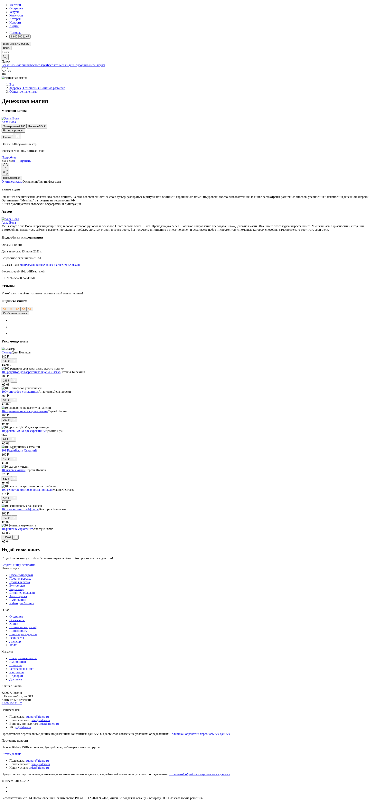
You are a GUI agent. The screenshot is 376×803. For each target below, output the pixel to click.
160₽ (6, 459)
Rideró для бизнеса (21, 603)
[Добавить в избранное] (5, 166)
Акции (14, 26)
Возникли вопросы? (22, 627)
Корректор (16, 589)
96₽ (5, 439)
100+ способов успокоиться (20, 391)
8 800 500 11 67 (12, 703)
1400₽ (7, 537)
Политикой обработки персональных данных (199, 734)
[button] (188, 56)
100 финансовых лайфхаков (20, 509)
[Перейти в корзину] (9, 70)
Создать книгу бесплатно (18, 564)
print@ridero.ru (40, 720)
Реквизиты (16, 637)
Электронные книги (23, 658)
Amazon (74, 264)
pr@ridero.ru (23, 727)
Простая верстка (20, 578)
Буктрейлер (17, 585)
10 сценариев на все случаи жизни (25, 411)
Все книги (8, 65)
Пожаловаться (11, 177)
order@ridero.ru (49, 723)
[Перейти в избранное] (4, 70)
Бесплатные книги (21, 668)
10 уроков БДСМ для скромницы (24, 430)
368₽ (6, 400)
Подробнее (9, 157)
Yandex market (53, 264)
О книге (7, 181)
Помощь (15, 32)
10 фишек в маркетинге (17, 529)
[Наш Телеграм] (11, 791)
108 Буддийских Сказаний (19, 450)
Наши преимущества (23, 634)
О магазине (17, 620)
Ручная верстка (19, 582)
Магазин (15, 4)
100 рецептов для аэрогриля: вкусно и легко (31, 372)
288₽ (6, 380)
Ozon (65, 264)
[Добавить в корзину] (17, 136)
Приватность (18, 630)
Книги (13, 623)
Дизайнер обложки (22, 592)
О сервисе (16, 8)
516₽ (6, 498)
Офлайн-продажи (21, 575)
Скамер (7, 352)
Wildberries (37, 264)
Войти (6, 47)
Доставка (15, 679)
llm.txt (13, 644)
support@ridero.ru (37, 716)
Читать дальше (11, 754)
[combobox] (188, 52)
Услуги (14, 12)
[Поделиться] (5, 172)
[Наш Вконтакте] (11, 787)
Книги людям (96, 65)
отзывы (18, 181)
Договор (15, 641)
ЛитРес (25, 264)
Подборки (80, 65)
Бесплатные (55, 65)
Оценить (25, 161)
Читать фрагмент (13, 130)
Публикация (17, 599)
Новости (15, 22)
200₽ (6, 419)
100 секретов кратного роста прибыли (27, 489)
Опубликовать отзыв (15, 313)
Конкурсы (16, 15)
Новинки (15, 665)
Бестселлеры (38, 65)
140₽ (6, 361)
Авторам (15, 19)
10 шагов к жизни (13, 470)
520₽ (6, 478)
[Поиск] (5, 57)
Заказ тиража (18, 596)
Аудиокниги (17, 661)
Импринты (22, 65)
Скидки (68, 65)
